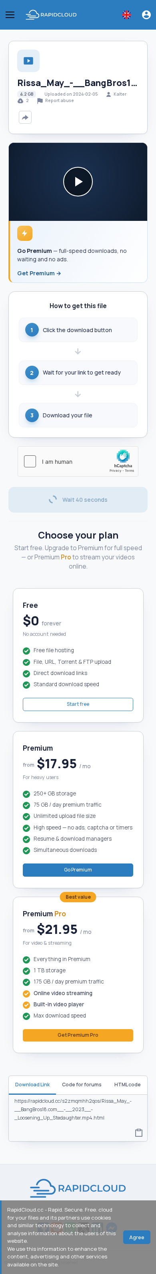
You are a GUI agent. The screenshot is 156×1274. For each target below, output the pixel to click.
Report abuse (59, 100)
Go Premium (78, 869)
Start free (78, 704)
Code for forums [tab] (82, 1084)
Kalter (120, 94)
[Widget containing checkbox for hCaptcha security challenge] (78, 461)
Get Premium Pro (78, 1035)
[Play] (78, 181)
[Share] (25, 117)
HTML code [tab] (127, 1084)
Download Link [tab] (32, 1084)
